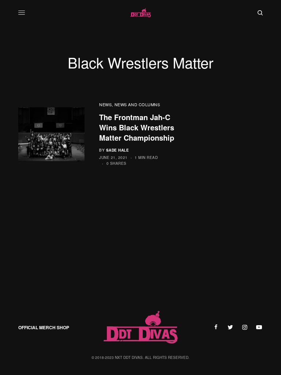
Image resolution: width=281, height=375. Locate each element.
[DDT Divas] (140, 12)
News (105, 104)
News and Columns (137, 104)
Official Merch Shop (43, 327)
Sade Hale (117, 150)
